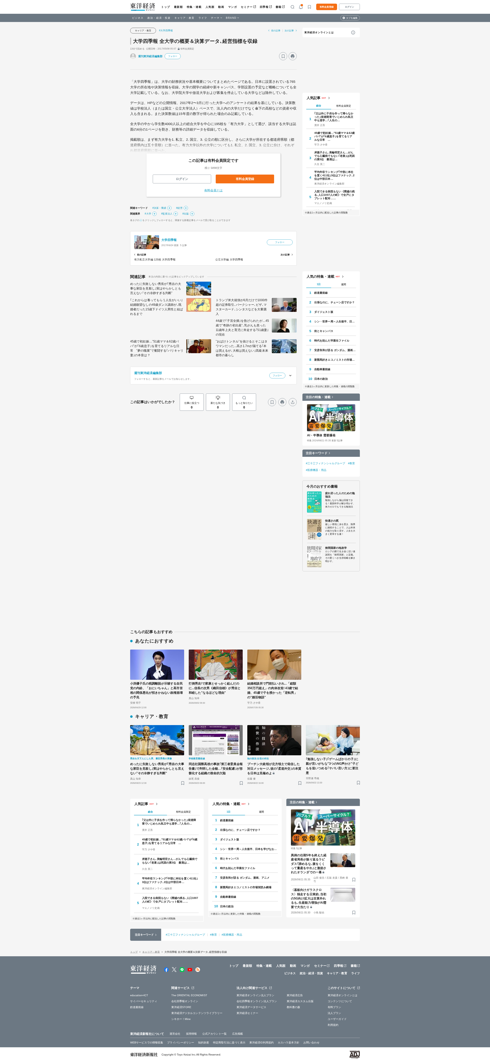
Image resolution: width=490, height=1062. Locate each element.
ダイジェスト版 (323, 311)
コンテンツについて (340, 1001)
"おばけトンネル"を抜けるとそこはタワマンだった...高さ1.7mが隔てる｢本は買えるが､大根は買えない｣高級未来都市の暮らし (242, 348)
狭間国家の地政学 (336, 547)
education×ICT (139, 995)
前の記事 (275, 30)
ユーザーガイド (337, 1019)
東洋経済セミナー (247, 1013)
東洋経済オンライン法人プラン (255, 995)
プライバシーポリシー (180, 1042)
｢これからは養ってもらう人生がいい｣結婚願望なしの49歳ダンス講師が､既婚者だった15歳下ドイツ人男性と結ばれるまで (156, 307)
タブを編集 (352, 18)
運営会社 (175, 1033)
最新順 (178, 6)
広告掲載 (237, 1033)
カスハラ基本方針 (288, 1042)
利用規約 (333, 1024)
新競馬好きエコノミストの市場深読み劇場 (335, 359)
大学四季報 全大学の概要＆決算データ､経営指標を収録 (195, 41)
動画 (221, 6)
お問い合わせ (311, 1042)
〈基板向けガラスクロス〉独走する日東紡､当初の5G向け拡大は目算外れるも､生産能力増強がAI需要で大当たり (308, 898)
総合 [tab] (318, 105)
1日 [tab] (319, 284)
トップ (165, 6)
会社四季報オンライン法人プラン (257, 1001)
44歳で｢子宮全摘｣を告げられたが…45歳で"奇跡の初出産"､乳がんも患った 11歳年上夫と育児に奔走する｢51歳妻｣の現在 (242, 327)
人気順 (210, 6)
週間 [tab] (343, 284)
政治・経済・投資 (159, 17)
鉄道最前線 (321, 292)
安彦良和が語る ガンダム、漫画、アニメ (335, 350)
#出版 (185, 213)
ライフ (202, 17)
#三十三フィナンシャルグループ (325, 463)
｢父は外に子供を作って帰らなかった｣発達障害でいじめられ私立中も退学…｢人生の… (334, 117)
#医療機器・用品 (316, 470)
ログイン (349, 7)
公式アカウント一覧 (214, 1033)
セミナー (247, 6)
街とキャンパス (323, 331)
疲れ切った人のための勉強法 (340, 495)
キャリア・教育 (184, 17)
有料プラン (334, 1007)
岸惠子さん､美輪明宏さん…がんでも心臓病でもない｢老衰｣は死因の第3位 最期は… (334, 156)
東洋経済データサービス (251, 1007)
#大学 (148, 213)
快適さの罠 (332, 520)
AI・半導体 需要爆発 (321, 435)
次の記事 (289, 30)
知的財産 (203, 1042)
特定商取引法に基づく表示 (229, 1042)
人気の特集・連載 (320, 276)
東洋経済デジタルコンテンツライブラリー (197, 1013)
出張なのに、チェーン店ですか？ (334, 302)
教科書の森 (293, 1007)
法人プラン (334, 1013)
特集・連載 (194, 6)
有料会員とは (213, 190)
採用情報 (191, 1033)
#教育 (351, 463)
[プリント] (293, 56)
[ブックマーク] (283, 56)
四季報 (264, 6)
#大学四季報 (166, 30)
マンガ (232, 6)
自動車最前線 (322, 369)
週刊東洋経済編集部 (150, 56)
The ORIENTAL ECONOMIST (189, 995)
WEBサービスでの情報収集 (146, 1042)
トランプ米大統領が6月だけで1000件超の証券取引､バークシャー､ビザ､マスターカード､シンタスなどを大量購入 (242, 307)
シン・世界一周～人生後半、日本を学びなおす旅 (335, 321)
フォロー (172, 56)
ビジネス (138, 17)
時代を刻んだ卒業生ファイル (331, 340)
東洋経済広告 (295, 995)
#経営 (179, 208)
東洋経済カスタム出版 (300, 1001)
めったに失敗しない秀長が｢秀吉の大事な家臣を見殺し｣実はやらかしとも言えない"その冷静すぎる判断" (155, 288)
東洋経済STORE (181, 1007)
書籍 (279, 6)
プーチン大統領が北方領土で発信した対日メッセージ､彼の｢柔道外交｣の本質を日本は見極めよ (274, 768)
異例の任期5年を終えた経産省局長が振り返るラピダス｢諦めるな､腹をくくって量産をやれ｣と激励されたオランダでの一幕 (309, 864)
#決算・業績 (159, 208)
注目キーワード (316, 453)
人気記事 (313, 98)
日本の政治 (321, 378)
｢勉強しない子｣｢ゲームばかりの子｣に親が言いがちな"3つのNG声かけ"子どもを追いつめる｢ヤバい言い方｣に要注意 (332, 765)
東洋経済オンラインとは (319, 32)
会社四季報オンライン (184, 1001)
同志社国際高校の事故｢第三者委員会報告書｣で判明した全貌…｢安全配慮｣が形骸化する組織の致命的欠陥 (216, 768)
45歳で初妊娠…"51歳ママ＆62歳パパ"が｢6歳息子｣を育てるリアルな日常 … (334, 136)
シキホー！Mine (181, 1019)
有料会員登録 (327, 7)
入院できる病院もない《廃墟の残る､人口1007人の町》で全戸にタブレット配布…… (334, 195)
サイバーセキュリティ (143, 1001)
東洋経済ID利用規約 (261, 1042)
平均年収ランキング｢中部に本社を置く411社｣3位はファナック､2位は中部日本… (334, 175)
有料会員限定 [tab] (343, 105)
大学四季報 (169, 240)
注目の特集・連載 (318, 397)
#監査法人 (167, 213)
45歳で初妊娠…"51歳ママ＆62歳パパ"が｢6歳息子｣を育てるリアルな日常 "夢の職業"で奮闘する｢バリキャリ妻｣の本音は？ (156, 348)
